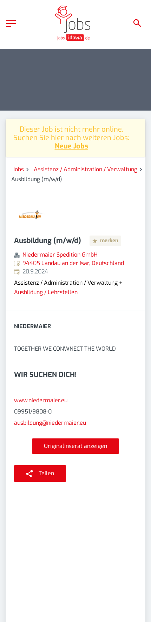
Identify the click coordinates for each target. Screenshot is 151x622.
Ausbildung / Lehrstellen (46, 292)
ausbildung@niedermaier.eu (50, 422)
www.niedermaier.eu (40, 400)
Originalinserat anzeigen (75, 446)
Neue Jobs (71, 146)
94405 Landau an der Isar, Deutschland (73, 263)
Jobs (18, 169)
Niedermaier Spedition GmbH (60, 254)
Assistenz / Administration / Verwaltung (85, 169)
